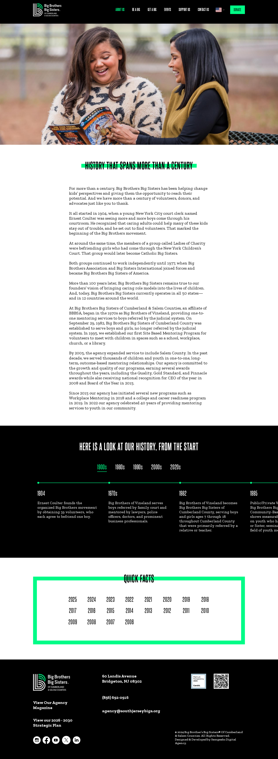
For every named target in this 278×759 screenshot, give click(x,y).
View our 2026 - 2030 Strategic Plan (52, 723)
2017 (72, 610)
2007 (110, 621)
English (219, 10)
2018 (205, 599)
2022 (129, 599)
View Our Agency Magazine (50, 705)
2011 (186, 610)
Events (167, 9)
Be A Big (136, 9)
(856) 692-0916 (115, 697)
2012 (167, 610)
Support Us (184, 9)
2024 (92, 599)
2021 (148, 599)
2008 (91, 621)
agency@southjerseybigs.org (131, 710)
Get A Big (152, 9)
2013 (148, 610)
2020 (167, 599)
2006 (129, 621)
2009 (72, 621)
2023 (110, 599)
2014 (129, 610)
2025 (73, 599)
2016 (92, 610)
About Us (120, 9)
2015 (110, 610)
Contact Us (203, 9)
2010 (205, 610)
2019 (186, 599)
